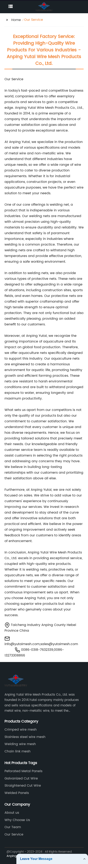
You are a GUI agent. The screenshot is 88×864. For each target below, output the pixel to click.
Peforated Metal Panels (23, 771)
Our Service (14, 834)
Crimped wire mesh (21, 729)
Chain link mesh (17, 751)
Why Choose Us (17, 820)
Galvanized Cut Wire (21, 778)
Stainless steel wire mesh (25, 736)
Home (16, 20)
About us (12, 812)
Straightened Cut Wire (23, 785)
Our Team (13, 827)
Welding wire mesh (20, 744)
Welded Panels (17, 792)
